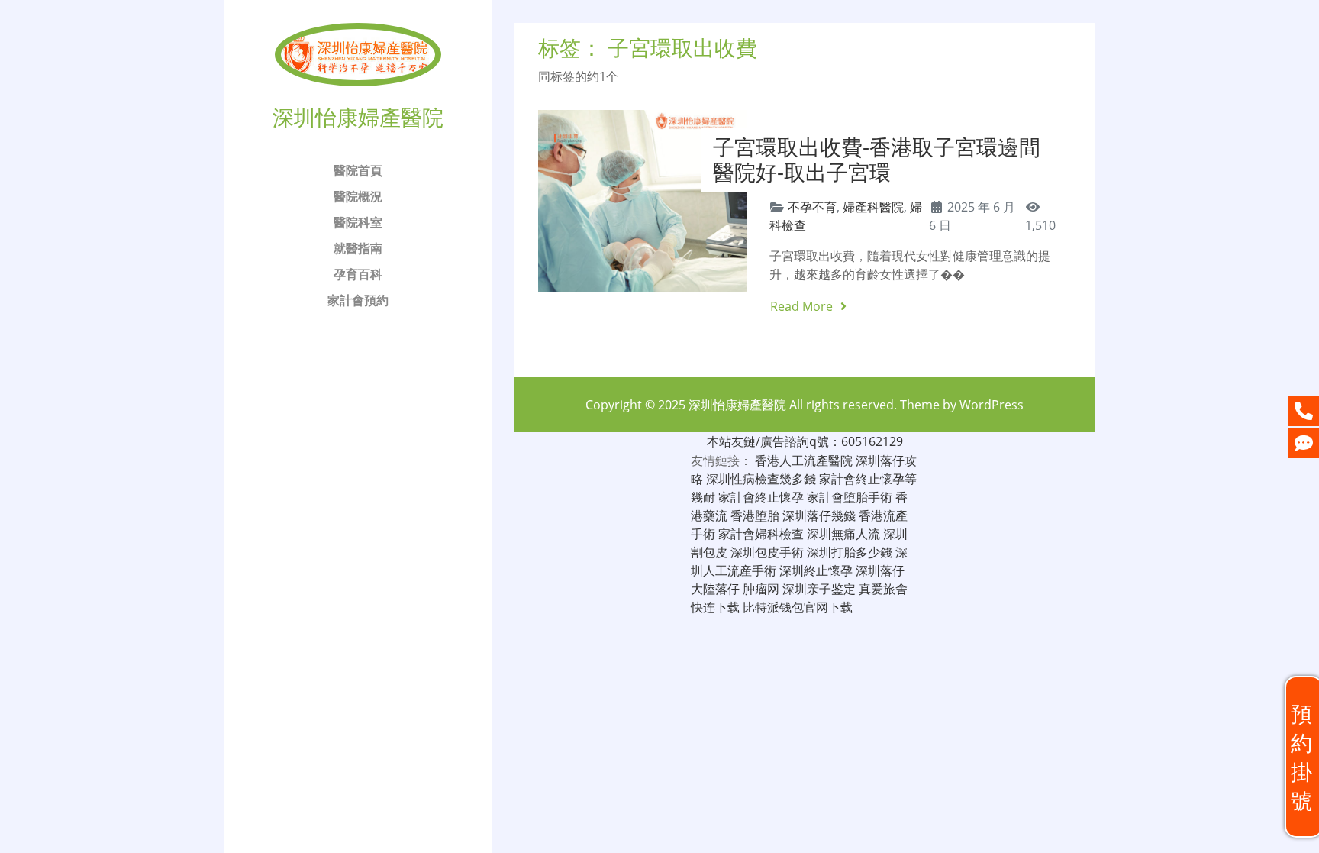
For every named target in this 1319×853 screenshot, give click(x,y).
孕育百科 (358, 274)
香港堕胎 (754, 515)
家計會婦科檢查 (761, 533)
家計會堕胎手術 (849, 497)
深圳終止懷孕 (816, 570)
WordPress (991, 404)
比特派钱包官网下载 (798, 607)
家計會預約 (358, 300)
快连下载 (715, 607)
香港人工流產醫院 (804, 460)
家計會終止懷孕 (761, 497)
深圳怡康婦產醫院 (737, 404)
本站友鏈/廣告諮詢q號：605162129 (805, 441)
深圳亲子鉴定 (819, 588)
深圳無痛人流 (843, 533)
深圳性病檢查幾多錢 (761, 478)
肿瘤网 (761, 588)
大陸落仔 (715, 588)
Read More (803, 306)
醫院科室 (358, 222)
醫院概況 (358, 196)
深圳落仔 (880, 570)
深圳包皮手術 (767, 552)
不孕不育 (812, 207)
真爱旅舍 (883, 588)
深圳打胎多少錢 (849, 552)
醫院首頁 (358, 170)
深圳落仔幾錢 (819, 515)
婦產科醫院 (873, 207)
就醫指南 (358, 248)
